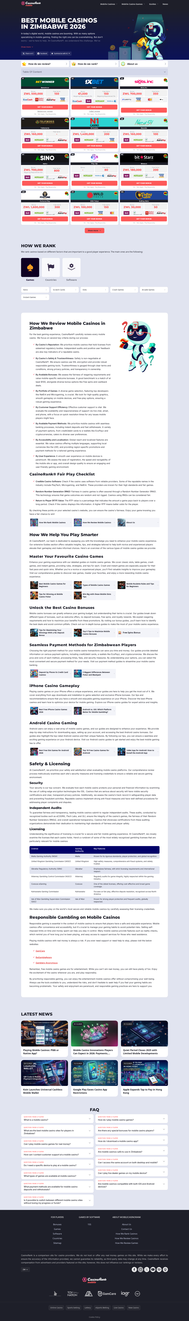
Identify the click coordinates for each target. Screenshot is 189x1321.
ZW (24, 1269)
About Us (126, 1224)
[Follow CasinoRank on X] (146, 1269)
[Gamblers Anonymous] (89, 1293)
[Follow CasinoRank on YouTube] (153, 1269)
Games (57, 1229)
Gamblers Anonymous (47, 963)
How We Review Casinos (126, 1238)
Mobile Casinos (107, 4)
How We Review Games (126, 1243)
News (165, 4)
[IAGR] (125, 1293)
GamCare (40, 951)
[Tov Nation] (72, 1293)
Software (57, 1233)
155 (89, 1224)
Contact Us (126, 1229)
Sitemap (57, 1243)
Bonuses (57, 1224)
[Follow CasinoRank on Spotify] (159, 1269)
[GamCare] (107, 1293)
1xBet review (94, 111)
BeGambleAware (44, 957)
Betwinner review (45, 111)
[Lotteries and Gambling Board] (55, 1293)
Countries (57, 1238)
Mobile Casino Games (132, 4)
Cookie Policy (94, 1317)
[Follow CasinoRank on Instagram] (140, 1269)
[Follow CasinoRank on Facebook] (134, 1269)
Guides (152, 4)
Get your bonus (45, 107)
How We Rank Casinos (126, 1233)
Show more (93, 230)
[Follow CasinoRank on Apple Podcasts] (165, 1269)
